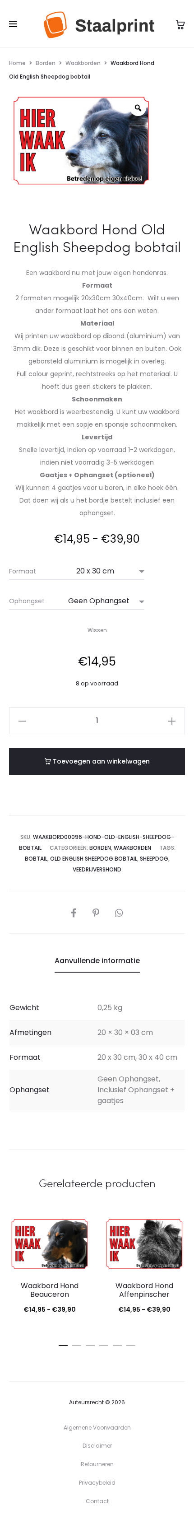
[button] (22, 721)
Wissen (97, 630)
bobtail (36, 858)
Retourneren (97, 1464)
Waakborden (83, 63)
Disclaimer (97, 1445)
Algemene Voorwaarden (97, 1427)
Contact (97, 1501)
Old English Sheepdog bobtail (93, 858)
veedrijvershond (97, 869)
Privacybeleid (97, 1482)
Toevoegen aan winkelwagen (100, 761)
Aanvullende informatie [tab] (97, 960)
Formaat (22, 571)
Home (17, 63)
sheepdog (154, 858)
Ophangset (27, 601)
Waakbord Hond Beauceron (50, 1290)
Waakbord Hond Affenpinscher (144, 1290)
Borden (45, 63)
